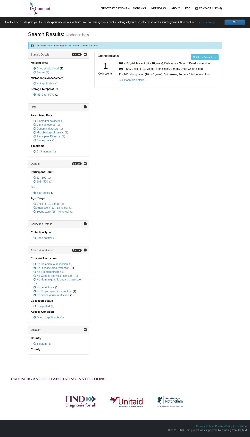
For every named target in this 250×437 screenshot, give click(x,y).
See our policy (206, 22)
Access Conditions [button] (55, 250)
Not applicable (45, 83)
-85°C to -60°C (45, 94)
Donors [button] (55, 163)
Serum (40, 72)
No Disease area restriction (53, 268)
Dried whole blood (47, 68)
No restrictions (45, 287)
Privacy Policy (204, 426)
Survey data (44, 140)
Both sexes (43, 192)
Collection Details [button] (41, 224)
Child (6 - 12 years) (48, 203)
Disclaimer (241, 426)
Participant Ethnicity (48, 136)
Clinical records (46, 124)
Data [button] (34, 107)
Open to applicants (48, 317)
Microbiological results (50, 132)
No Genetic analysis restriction (55, 275)
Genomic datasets (47, 128)
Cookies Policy (224, 426)
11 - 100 (41, 177)
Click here (73, 45)
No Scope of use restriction (53, 295)
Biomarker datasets (48, 121)
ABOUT (175, 8)
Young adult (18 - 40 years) (53, 211)
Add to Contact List (206, 57)
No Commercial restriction (52, 264)
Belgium (41, 343)
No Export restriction (49, 271)
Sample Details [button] (55, 54)
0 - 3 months (44, 151)
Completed (43, 306)
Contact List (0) (210, 8)
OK (235, 22)
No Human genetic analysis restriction (59, 279)
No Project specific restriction (54, 291)
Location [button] (36, 329)
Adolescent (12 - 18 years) (52, 207)
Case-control (44, 237)
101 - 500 (42, 181)
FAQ (187, 8)
